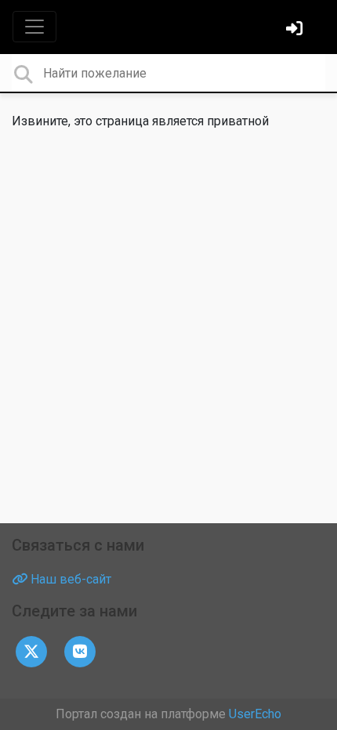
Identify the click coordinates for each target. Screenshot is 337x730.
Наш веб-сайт (69, 579)
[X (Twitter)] (31, 650)
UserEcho (255, 714)
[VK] (80, 650)
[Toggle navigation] (34, 26)
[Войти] (296, 30)
